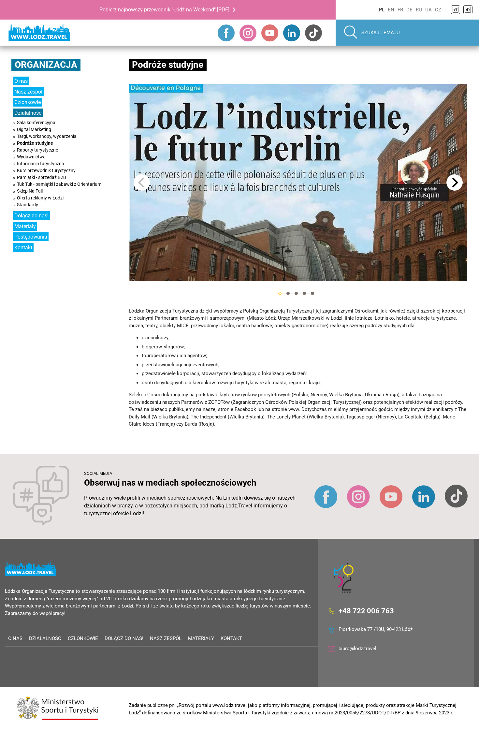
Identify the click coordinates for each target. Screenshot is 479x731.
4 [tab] (304, 293)
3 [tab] (296, 293)
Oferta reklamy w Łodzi (40, 197)
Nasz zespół (28, 92)
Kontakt (23, 247)
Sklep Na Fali (30, 191)
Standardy (27, 204)
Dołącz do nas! (31, 215)
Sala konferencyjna (36, 122)
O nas (21, 81)
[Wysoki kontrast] (467, 9)
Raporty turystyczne (37, 150)
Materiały (25, 226)
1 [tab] (280, 293)
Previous (142, 182)
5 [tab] (312, 293)
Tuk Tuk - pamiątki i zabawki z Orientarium (59, 184)
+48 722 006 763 (366, 611)
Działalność (27, 113)
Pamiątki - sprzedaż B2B (41, 177)
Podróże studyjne (35, 143)
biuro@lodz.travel (357, 648)
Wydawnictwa (31, 156)
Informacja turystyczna (40, 163)
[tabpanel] (298, 182)
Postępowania (30, 237)
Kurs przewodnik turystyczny (46, 170)
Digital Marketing (34, 129)
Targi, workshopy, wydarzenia (47, 136)
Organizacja (46, 64)
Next (454, 182)
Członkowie (27, 102)
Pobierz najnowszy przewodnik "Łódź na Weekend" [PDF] (164, 10)
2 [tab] (288, 293)
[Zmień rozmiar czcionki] (455, 9)
